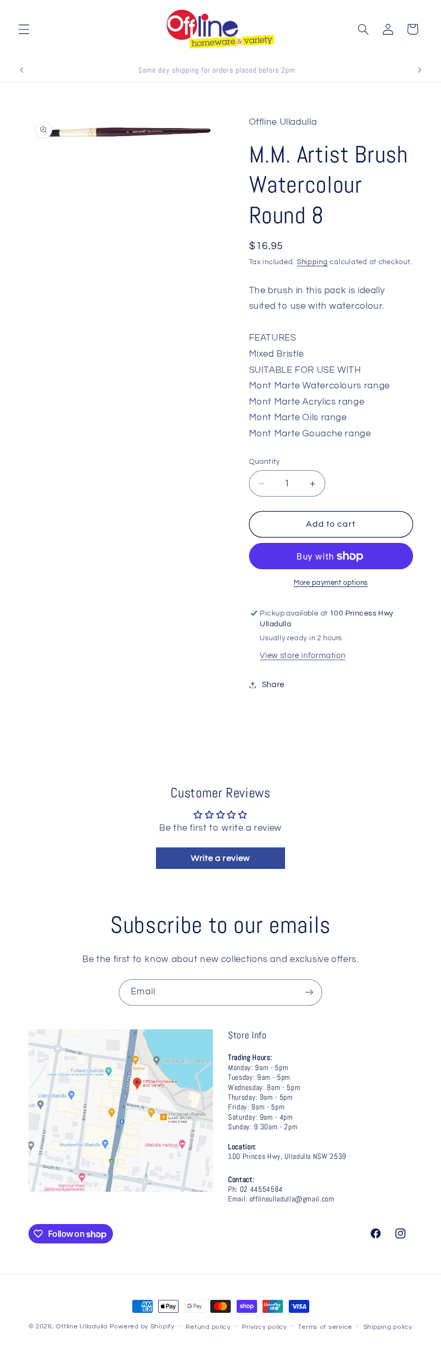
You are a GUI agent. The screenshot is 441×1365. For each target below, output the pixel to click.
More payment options (331, 582)
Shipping (312, 262)
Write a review (220, 858)
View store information (302, 656)
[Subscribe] (309, 992)
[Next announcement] (419, 70)
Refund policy (208, 1327)
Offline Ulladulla (82, 1326)
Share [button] (273, 685)
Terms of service (325, 1327)
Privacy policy (264, 1327)
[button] (23, 29)
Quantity (264, 461)
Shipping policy (388, 1327)
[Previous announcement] (21, 70)
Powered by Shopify (142, 1326)
